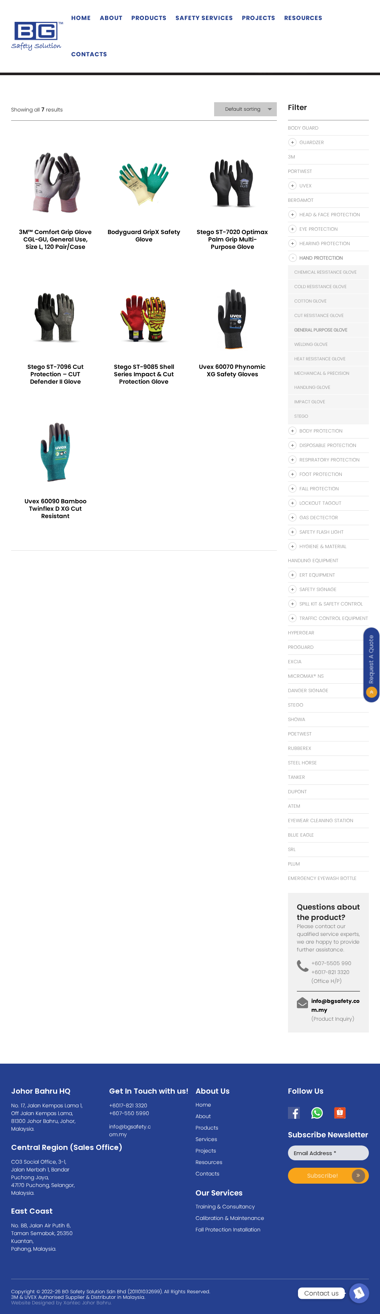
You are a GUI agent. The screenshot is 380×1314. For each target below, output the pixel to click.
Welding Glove (311, 344)
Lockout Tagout (320, 503)
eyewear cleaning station (320, 820)
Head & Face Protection (329, 214)
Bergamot (301, 200)
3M (291, 156)
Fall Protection (319, 488)
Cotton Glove (310, 301)
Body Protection (321, 430)
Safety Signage (318, 589)
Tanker (296, 777)
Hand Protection (321, 257)
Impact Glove (309, 401)
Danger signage (308, 690)
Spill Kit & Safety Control (331, 603)
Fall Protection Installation (228, 1230)
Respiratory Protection (329, 459)
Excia (294, 661)
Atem (294, 806)
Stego (301, 416)
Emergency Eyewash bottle (322, 878)
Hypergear (301, 632)
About (111, 18)
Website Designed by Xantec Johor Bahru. (61, 1302)
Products (149, 18)
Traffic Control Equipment (333, 618)
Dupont (297, 791)
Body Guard (303, 127)
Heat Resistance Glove (319, 359)
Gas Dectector (318, 517)
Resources (303, 18)
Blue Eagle (301, 834)
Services (206, 1139)
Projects (258, 18)
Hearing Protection (324, 243)
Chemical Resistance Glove (325, 272)
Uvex (305, 185)
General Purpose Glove (320, 330)
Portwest (300, 171)
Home (81, 18)
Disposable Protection (327, 445)
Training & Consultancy (225, 1207)
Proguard (301, 647)
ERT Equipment (317, 574)
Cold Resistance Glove (320, 286)
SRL (291, 849)
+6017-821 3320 (128, 1105)
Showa (296, 719)
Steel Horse (302, 762)
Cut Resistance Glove (319, 315)
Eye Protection (318, 229)
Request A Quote (371, 659)
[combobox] (245, 109)
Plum (294, 863)
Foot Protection (320, 474)
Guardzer (311, 142)
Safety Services (204, 18)
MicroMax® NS (306, 676)
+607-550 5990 (129, 1113)
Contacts (89, 54)
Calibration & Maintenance (230, 1218)
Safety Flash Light (321, 532)
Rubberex (299, 748)
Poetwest (300, 733)
